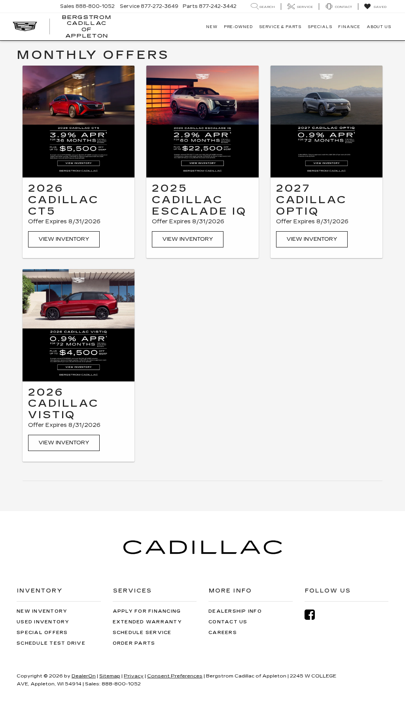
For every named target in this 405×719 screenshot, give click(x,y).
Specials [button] (320, 27)
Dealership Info (235, 611)
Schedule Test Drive (51, 643)
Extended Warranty (147, 622)
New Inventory (42, 611)
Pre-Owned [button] (238, 27)
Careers (222, 632)
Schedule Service (142, 632)
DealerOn (84, 676)
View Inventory (63, 239)
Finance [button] (349, 27)
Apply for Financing (147, 611)
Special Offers (42, 632)
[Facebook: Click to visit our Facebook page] (314, 615)
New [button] (212, 27)
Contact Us (228, 622)
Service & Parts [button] (280, 27)
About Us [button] (379, 27)
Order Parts (134, 643)
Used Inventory (43, 622)
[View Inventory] (78, 121)
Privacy (134, 676)
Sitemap (109, 676)
